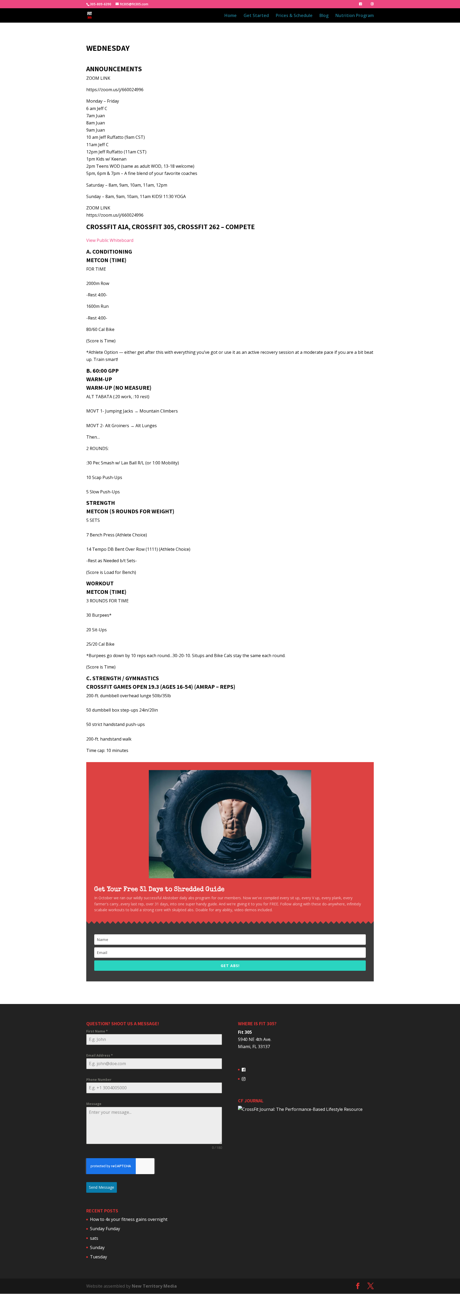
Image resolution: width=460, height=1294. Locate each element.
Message (93, 1104)
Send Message (101, 1187)
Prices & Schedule (294, 16)
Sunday (97, 1247)
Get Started (256, 16)
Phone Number (99, 1079)
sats (94, 1238)
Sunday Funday (105, 1229)
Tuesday (98, 1257)
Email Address (99, 1055)
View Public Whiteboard (109, 240)
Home (230, 16)
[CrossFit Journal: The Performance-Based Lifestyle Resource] (300, 1109)
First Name (97, 1031)
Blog (323, 16)
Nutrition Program (354, 16)
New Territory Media (154, 1286)
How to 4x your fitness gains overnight (128, 1219)
